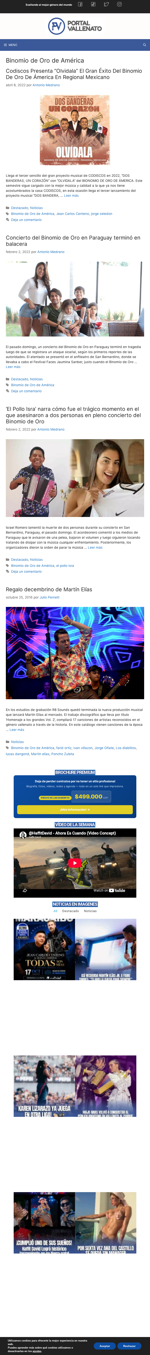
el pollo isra (65, 566)
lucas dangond (17, 754)
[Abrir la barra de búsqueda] (144, 45)
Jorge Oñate (104, 748)
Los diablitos (126, 748)
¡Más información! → (75, 809)
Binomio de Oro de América (32, 214)
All (55, 911)
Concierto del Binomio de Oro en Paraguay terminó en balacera (73, 240)
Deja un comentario (26, 220)
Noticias (36, 208)
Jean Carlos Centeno (72, 214)
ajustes (37, 1351)
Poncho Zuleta (62, 754)
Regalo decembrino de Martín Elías (49, 589)
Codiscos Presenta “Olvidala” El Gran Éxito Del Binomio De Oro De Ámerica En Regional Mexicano (74, 74)
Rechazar (129, 1346)
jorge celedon (101, 214)
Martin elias (40, 754)
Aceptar (105, 1346)
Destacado (19, 208)
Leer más (71, 195)
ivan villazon (83, 748)
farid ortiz (63, 748)
